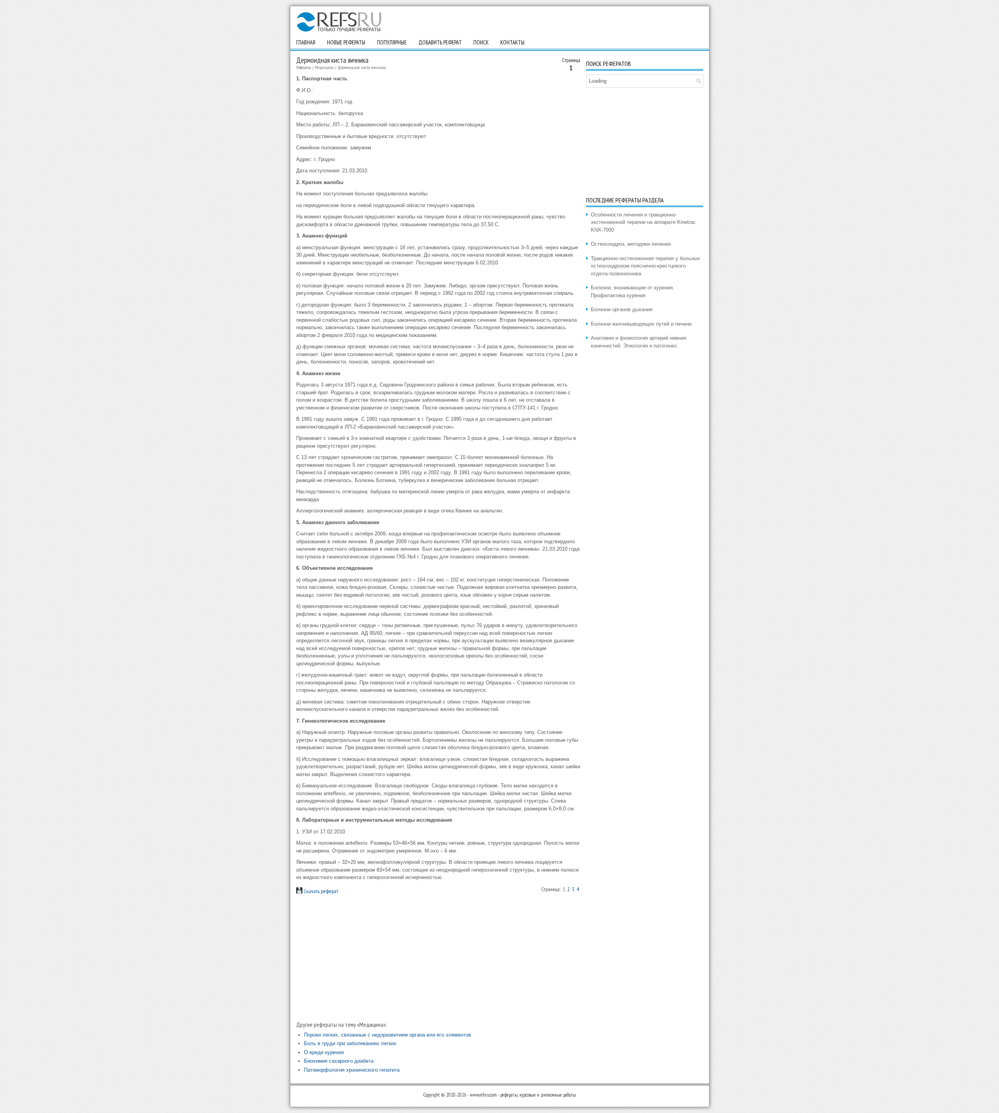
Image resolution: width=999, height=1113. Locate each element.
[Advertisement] (438, 957)
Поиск (481, 42)
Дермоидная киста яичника (362, 67)
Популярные (392, 42)
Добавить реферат (440, 42)
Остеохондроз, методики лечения (631, 244)
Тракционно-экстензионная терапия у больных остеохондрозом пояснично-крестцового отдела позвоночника (645, 265)
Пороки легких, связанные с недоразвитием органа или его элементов (387, 1035)
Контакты (512, 42)
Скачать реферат (320, 891)
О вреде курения (324, 1052)
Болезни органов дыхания (621, 309)
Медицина (324, 67)
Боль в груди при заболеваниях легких (350, 1043)
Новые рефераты (346, 42)
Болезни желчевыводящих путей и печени (641, 324)
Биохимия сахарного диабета (338, 1061)
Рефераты (303, 67)
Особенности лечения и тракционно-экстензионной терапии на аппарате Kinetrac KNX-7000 (643, 222)
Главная (305, 42)
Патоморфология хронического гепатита (352, 1070)
